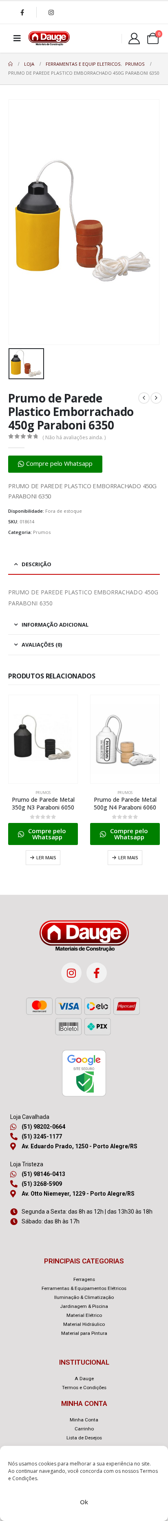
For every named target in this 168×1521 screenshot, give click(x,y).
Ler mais (46, 857)
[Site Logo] (49, 38)
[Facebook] (22, 12)
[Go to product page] (43, 739)
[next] (156, 398)
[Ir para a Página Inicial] (10, 64)
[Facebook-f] (96, 973)
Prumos (42, 532)
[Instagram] (51, 12)
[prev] (144, 398)
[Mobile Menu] (17, 38)
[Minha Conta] (134, 38)
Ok (84, 1502)
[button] (55, 464)
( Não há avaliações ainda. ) (74, 437)
